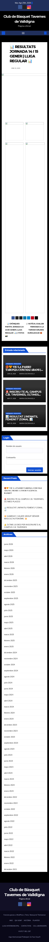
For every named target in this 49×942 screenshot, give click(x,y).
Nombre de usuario (14, 446)
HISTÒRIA (27, 920)
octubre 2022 (9, 809)
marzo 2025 (9, 634)
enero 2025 (9, 647)
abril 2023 (8, 773)
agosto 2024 (9, 677)
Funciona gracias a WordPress (14, 915)
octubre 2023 (9, 737)
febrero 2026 (9, 568)
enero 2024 (9, 719)
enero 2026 (9, 574)
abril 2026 (8, 556)
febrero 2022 (9, 857)
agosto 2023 (9, 749)
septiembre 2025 (11, 598)
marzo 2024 (9, 707)
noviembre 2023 (11, 731)
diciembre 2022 (10, 797)
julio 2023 (8, 755)
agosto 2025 (9, 604)
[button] (42, 33)
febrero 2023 (9, 785)
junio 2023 (8, 761)
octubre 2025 (9, 592)
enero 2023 (9, 791)
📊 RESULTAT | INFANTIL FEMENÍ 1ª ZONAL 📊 (21, 418)
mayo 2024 (8, 695)
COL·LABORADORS (40, 926)
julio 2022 (8, 827)
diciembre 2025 (10, 580)
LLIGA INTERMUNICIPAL (10, 926)
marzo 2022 (9, 851)
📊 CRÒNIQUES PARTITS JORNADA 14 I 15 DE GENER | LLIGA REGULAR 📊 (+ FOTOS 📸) (14, 330)
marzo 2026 (9, 562)
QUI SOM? (18, 920)
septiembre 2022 (11, 815)
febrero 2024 (9, 713)
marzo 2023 (9, 779)
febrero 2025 (9, 641)
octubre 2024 (9, 665)
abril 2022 (8, 845)
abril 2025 (8, 628)
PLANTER (36, 920)
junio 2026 (8, 544)
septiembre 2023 (11, 743)
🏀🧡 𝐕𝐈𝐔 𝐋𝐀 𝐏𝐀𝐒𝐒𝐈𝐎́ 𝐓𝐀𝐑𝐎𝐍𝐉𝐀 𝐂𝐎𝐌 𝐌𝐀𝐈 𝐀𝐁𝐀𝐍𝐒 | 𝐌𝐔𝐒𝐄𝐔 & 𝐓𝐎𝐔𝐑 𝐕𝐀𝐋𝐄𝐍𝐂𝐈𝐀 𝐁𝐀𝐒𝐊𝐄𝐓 (23, 490)
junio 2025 (8, 616)
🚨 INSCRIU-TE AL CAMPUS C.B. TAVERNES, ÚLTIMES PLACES (23, 394)
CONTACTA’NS (26, 926)
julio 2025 (8, 610)
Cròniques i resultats (13, 363)
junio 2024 (8, 689)
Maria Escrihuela (27, 374)
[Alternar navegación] (23, 33)
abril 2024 (8, 701)
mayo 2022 (8, 839)
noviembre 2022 (11, 803)
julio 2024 (8, 683)
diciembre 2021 (10, 869)
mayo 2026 (8, 550)
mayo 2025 (8, 622)
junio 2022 (8, 833)
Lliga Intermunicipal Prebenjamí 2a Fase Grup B (24, 937)
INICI (11, 920)
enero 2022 (9, 863)
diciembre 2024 (10, 653)
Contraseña (10, 458)
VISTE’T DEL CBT (24, 931)
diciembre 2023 (10, 725)
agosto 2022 (9, 821)
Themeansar (41, 915)
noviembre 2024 (11, 659)
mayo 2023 (8, 767)
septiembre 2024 (11, 671)
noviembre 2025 (11, 586)
